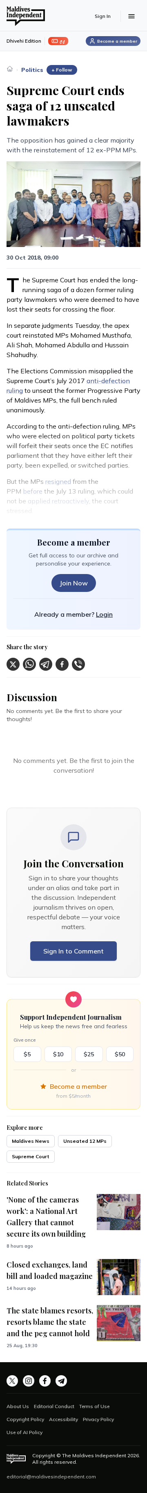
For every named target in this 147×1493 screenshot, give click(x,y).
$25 (89, 1054)
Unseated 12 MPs (85, 1141)
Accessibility (63, 1419)
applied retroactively (58, 501)
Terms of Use (94, 1406)
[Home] (10, 68)
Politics (32, 70)
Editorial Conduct (54, 1406)
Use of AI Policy (24, 1432)
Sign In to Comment (73, 951)
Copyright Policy (25, 1419)
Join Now (74, 583)
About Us (18, 1406)
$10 (58, 1054)
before (32, 491)
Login (104, 614)
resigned (58, 481)
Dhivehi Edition (24, 41)
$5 (27, 1054)
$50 (120, 1054)
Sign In (103, 16)
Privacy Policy (98, 1419)
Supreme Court (30, 1156)
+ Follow (61, 70)
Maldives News (30, 1141)
